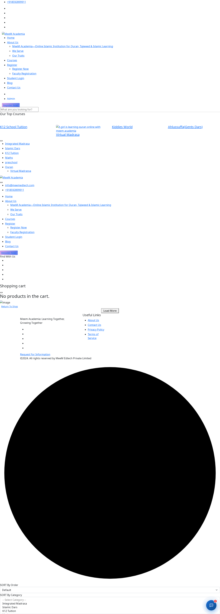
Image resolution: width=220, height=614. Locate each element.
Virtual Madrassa (20, 171)
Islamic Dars (12, 148)
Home (10, 38)
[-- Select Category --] (110, 600)
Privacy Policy (96, 329)
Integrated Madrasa (17, 143)
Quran (9, 167)
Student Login (15, 78)
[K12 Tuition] (110, 611)
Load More (110, 310)
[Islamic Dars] (110, 607)
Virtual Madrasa (68, 134)
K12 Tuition (12, 153)
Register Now (20, 69)
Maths (9, 157)
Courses (12, 60)
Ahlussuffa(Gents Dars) (185, 127)
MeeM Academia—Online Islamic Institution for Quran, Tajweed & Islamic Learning (62, 46)
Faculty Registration (24, 73)
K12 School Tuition (13, 127)
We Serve (18, 51)
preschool (11, 162)
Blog (10, 83)
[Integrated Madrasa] (110, 603)
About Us (12, 42)
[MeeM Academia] (13, 33)
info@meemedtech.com (19, 185)
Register (12, 65)
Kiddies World (122, 127)
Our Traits (18, 55)
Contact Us (13, 87)
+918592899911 (16, 2)
